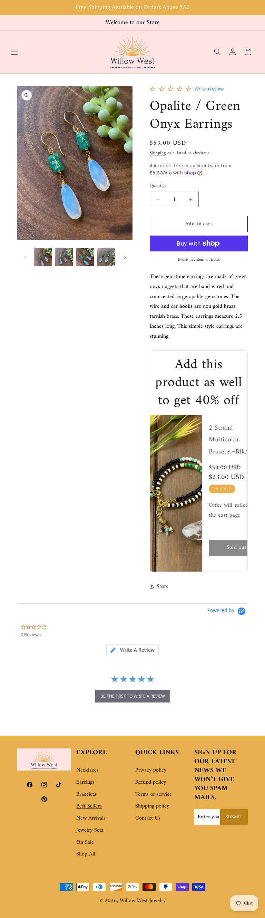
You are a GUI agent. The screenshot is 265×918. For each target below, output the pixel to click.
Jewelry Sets (89, 830)
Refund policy (150, 782)
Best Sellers (89, 806)
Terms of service (153, 794)
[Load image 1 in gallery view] (43, 257)
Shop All (85, 854)
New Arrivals (91, 818)
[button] (14, 51)
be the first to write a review (132, 696)
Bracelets (86, 794)
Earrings (85, 782)
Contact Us (147, 818)
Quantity (158, 185)
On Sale (85, 842)
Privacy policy (150, 770)
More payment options (198, 260)
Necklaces (87, 770)
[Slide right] (124, 257)
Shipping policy (152, 806)
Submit (234, 817)
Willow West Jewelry (143, 901)
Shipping (158, 153)
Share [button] (162, 586)
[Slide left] (24, 257)
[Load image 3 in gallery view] (85, 257)
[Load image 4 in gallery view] (106, 257)
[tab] (132, 650)
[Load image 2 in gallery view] (64, 257)
